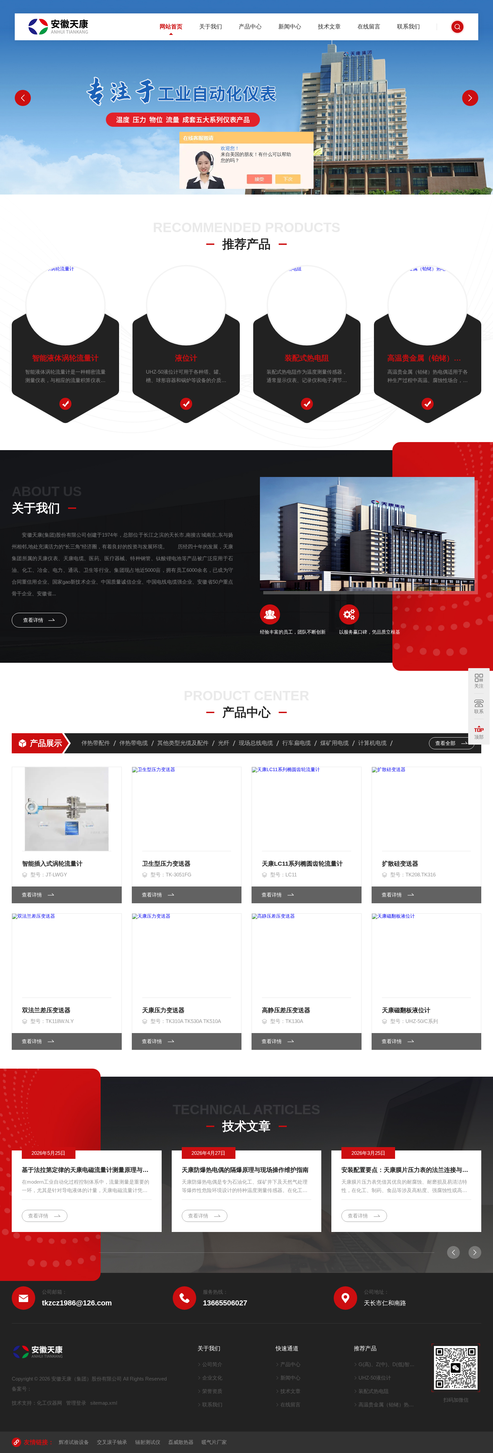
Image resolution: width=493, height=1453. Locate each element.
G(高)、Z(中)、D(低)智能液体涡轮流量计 (389, 1364)
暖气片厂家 (214, 1442)
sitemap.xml (103, 1403)
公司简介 (212, 1364)
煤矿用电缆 (334, 743)
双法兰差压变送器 (46, 1010)
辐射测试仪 (147, 1442)
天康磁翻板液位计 (406, 1010)
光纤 (223, 743)
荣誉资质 (212, 1391)
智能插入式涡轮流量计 (52, 863)
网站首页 (171, 26)
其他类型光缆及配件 (183, 743)
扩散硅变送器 (400, 863)
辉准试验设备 (74, 1442)
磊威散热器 (181, 1442)
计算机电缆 (372, 743)
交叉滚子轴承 (112, 1442)
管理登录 (76, 1403)
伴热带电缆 (133, 743)
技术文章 (329, 26)
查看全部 (446, 743)
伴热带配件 (95, 743)
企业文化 (212, 1378)
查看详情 (34, 620)
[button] (23, 98)
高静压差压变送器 (286, 1010)
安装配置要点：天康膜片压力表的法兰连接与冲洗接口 (406, 1170)
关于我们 (210, 26)
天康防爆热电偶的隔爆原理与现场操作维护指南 (245, 1170)
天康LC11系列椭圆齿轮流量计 (302, 863)
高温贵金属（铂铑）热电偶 (427, 358)
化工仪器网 (49, 1403)
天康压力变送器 (163, 1010)
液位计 (186, 358)
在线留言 (369, 26)
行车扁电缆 (296, 743)
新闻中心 (289, 26)
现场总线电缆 (256, 743)
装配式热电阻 (307, 358)
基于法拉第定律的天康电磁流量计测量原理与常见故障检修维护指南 (87, 1170)
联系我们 (408, 26)
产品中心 (250, 26)
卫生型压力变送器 (166, 863)
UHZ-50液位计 (375, 1378)
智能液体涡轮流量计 (65, 358)
